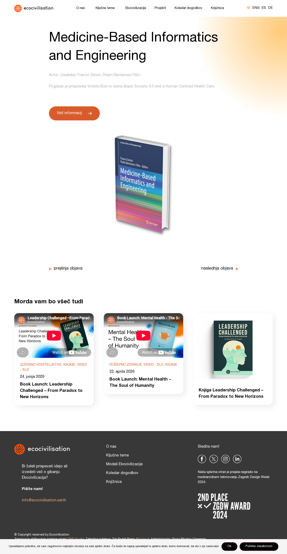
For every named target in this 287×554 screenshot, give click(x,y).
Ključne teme (105, 8)
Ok (229, 546)
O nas (80, 8)
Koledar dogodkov (188, 8)
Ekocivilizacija (135, 8)
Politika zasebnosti (259, 546)
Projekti (160, 8)
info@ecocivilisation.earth (44, 500)
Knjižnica (217, 8)
